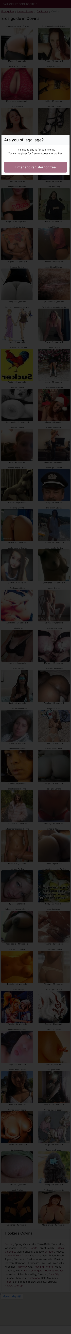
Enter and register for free (35, 167)
